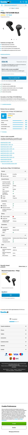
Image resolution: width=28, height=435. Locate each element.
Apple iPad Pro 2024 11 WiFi (6, 161)
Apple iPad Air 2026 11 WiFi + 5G (7, 153)
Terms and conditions (10, 370)
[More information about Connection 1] (1, 227)
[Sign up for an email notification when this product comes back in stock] (11, 295)
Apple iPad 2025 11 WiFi (6, 142)
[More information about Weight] (1, 197)
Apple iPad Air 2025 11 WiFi (6, 146)
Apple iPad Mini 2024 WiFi (6, 159)
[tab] (11, 39)
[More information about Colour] (1, 196)
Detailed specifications (5, 54)
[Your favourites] (23, 2)
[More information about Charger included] (1, 216)
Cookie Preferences (21, 369)
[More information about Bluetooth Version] (1, 207)
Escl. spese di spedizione (9, 298)
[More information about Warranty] (1, 174)
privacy (16, 419)
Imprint (15, 369)
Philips (2, 10)
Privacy (11, 369)
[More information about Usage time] (1, 218)
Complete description (6, 104)
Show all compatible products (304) (9, 163)
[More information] (15, 80)
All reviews (4, 131)
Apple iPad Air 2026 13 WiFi (6, 155)
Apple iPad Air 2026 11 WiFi (6, 151)
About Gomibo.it (6, 369)
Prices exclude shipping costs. (14, 364)
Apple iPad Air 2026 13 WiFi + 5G (7, 157)
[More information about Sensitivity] (1, 247)
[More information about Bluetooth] (1, 205)
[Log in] (20, 2)
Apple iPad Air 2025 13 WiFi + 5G (7, 148)
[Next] (24, 28)
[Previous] (3, 28)
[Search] (26, 5)
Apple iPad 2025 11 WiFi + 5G (7, 144)
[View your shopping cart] (26, 2)
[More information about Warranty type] (1, 176)
